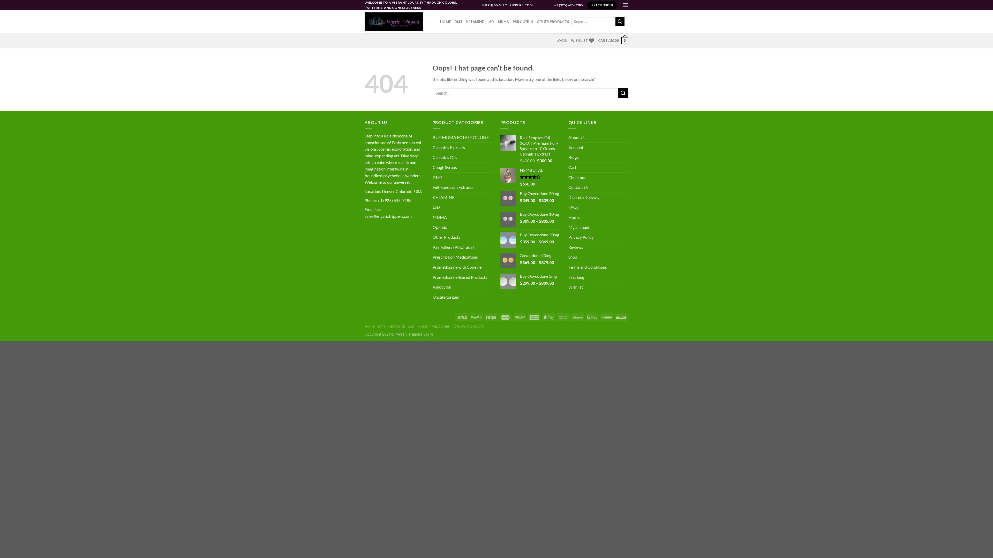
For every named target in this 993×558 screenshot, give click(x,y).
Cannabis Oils (445, 157)
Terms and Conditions (587, 267)
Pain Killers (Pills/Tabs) (453, 247)
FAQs (573, 207)
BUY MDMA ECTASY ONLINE (461, 137)
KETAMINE (443, 197)
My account (579, 227)
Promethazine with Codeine (457, 267)
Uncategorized (446, 297)
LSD (490, 22)
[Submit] (619, 21)
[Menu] (625, 5)
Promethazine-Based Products (460, 277)
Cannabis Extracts (449, 147)
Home (445, 22)
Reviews (575, 247)
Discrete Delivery (583, 197)
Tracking (576, 277)
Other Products (553, 22)
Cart (572, 167)
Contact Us (578, 187)
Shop (572, 256)
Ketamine (475, 22)
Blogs (573, 157)
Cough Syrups (445, 167)
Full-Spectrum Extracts (453, 187)
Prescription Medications (455, 256)
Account (575, 147)
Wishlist (575, 286)
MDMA (503, 22)
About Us (576, 137)
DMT (458, 22)
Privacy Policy (581, 237)
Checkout (577, 177)
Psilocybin (523, 22)
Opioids (440, 227)
